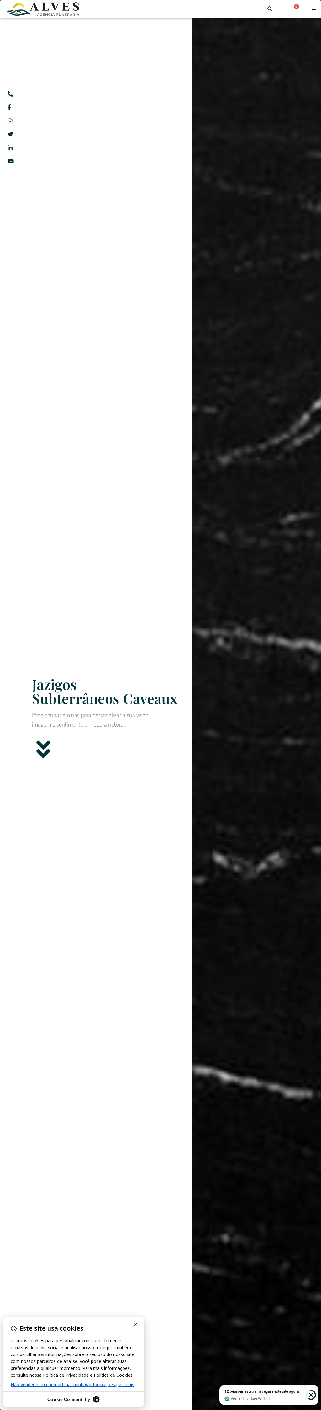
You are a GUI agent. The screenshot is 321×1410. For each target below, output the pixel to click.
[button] (270, 9)
